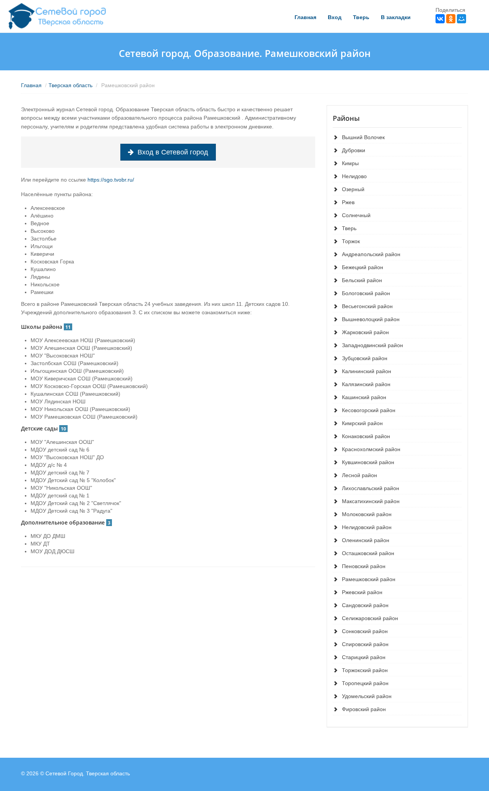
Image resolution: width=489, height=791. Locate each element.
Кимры (350, 163)
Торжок (351, 241)
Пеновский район (363, 566)
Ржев (348, 202)
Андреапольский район (371, 254)
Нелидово (354, 176)
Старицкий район (363, 657)
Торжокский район (365, 670)
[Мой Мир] (461, 18)
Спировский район (365, 644)
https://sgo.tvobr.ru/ (110, 180)
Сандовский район (365, 605)
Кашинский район (364, 397)
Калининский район (366, 371)
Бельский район (362, 280)
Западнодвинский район (372, 345)
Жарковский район (365, 332)
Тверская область (70, 85)
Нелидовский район (367, 527)
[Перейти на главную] (58, 16)
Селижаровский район (370, 618)
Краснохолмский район (371, 449)
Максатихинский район (371, 501)
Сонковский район (365, 631)
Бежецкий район (362, 267)
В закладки (396, 17)
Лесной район (359, 475)
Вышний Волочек (363, 137)
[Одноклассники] (450, 18)
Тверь (361, 17)
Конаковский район (366, 436)
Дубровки (353, 150)
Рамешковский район (368, 579)
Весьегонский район (367, 306)
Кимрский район (362, 423)
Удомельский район (367, 696)
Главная (305, 17)
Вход (335, 17)
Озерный (353, 189)
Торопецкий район (365, 683)
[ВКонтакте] (440, 18)
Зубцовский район (364, 358)
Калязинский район (366, 384)
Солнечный (356, 215)
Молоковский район (367, 514)
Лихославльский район (370, 488)
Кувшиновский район (368, 462)
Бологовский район (366, 293)
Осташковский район (368, 553)
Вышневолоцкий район (371, 319)
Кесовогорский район (368, 410)
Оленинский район (365, 540)
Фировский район (364, 709)
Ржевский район (362, 592)
